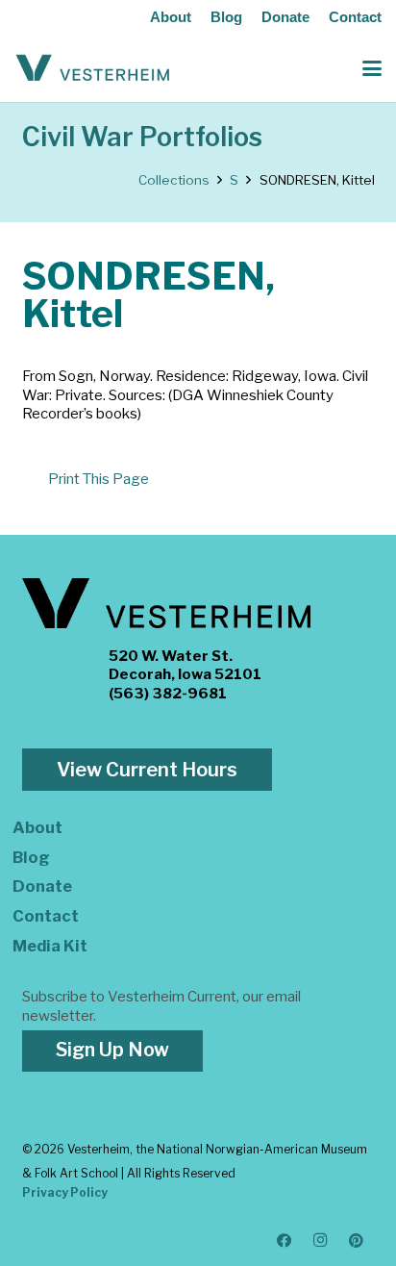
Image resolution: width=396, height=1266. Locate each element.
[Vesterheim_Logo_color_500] (92, 68)
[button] (372, 68)
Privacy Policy (65, 1192)
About (170, 17)
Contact (355, 17)
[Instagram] (321, 1241)
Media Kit (49, 945)
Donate (285, 17)
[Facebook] (284, 1241)
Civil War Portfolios (142, 137)
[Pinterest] (356, 1241)
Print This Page (98, 479)
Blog (226, 17)
